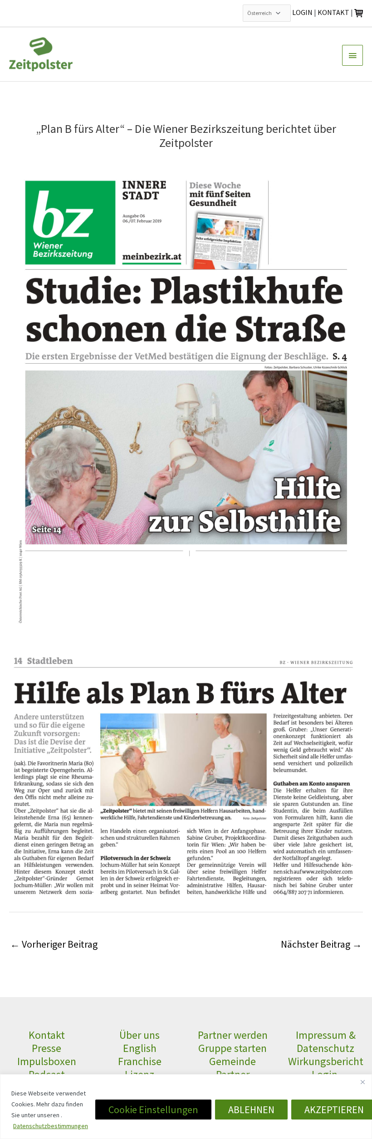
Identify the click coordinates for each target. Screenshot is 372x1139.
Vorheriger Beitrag (54, 944)
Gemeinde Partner (232, 1067)
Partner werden (233, 1035)
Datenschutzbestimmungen (50, 1126)
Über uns (139, 1035)
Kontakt (47, 1035)
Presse (46, 1048)
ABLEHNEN (251, 1109)
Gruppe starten (232, 1048)
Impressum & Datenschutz (326, 1041)
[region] (186, 1106)
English (140, 1048)
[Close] (362, 1081)
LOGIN (302, 12)
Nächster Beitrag (321, 944)
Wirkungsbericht (325, 1061)
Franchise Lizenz (140, 1067)
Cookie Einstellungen (153, 1109)
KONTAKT (333, 12)
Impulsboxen (46, 1061)
